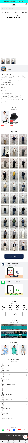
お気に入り (19, 442)
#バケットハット (5, 96)
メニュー (3, 442)
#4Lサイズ (4, 99)
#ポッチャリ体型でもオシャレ (19, 99)
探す (14, 442)
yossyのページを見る (13, 256)
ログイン (25, 442)
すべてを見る (14, 314)
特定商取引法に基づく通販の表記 (18, 435)
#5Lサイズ (10, 99)
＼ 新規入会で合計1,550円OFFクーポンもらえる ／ (14, 1)
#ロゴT (3, 101)
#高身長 (12, 96)
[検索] (2, 8)
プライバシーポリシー (7, 435)
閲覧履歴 (8, 442)
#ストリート (18, 96)
